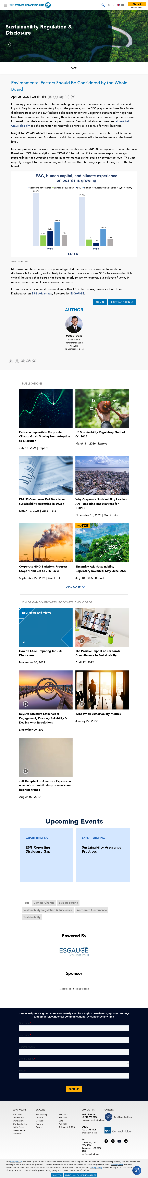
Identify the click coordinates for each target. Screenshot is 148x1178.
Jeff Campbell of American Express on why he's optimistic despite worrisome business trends (45, 785)
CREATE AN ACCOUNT (122, 302)
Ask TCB (63, 1124)
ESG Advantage (42, 293)
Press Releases (19, 1130)
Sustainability (31, 917)
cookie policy (117, 1164)
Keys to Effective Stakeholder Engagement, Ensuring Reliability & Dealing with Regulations (43, 718)
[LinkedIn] (50, 96)
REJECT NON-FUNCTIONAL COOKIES (80, 1175)
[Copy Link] (67, 97)
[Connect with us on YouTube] (119, 1140)
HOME (73, 68)
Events (39, 1127)
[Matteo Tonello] (74, 324)
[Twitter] (55, 96)
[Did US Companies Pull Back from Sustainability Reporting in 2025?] (46, 475)
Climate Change (44, 902)
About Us (17, 1114)
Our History (18, 1117)
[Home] (30, 5)
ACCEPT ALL (57, 1175)
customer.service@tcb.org (93, 1120)
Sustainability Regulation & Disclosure (48, 910)
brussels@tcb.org (89, 1132)
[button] (8, 44)
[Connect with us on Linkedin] (126, 1141)
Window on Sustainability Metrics (98, 714)
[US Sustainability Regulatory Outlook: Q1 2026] (102, 408)
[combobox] (120, 5)
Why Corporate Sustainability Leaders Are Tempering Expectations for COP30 (101, 504)
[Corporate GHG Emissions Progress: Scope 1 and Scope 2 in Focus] (46, 542)
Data (61, 1120)
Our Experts (18, 1120)
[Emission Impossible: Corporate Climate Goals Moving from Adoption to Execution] (46, 408)
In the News (18, 1127)
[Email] (61, 96)
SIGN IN (100, 302)
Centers (39, 1117)
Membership (42, 1114)
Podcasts (63, 1117)
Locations (17, 1133)
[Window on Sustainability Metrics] (102, 689)
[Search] (103, 5)
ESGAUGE (77, 293)
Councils (40, 1120)
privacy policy (96, 1167)
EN (122, 5)
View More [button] (73, 587)
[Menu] (5, 5)
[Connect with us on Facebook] (106, 1141)
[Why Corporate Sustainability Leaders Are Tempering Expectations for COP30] (102, 475)
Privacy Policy (16, 1161)
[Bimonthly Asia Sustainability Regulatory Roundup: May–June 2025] (102, 542)
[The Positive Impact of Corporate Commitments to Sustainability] (102, 627)
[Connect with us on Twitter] (113, 1141)
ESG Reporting (68, 902)
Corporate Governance (92, 910)
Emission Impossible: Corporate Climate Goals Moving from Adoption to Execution (44, 436)
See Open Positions (123, 1117)
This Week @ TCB (67, 1127)
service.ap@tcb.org (90, 1154)
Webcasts (63, 1114)
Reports (39, 1124)
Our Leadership (20, 1124)
